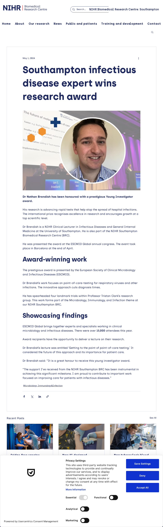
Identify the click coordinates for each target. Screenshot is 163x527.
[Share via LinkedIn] (39, 396)
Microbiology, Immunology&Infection (43, 385)
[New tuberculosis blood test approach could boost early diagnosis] (133, 437)
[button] (152, 32)
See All (153, 417)
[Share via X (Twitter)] (31, 396)
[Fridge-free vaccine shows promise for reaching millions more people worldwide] (30, 437)
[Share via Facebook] (24, 396)
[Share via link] (47, 396)
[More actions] (138, 58)
